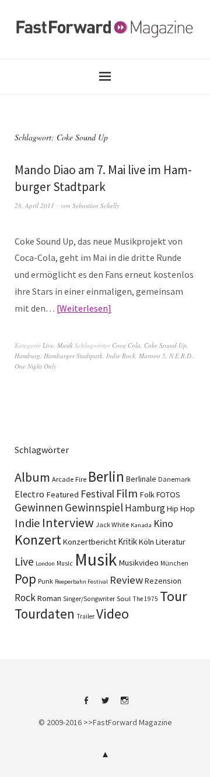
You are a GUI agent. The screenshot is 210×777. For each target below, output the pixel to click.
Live (48, 345)
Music (65, 563)
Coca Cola (126, 345)
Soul (124, 598)
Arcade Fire (69, 478)
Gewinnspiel (94, 507)
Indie (27, 523)
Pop (25, 578)
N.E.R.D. (181, 355)
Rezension (163, 580)
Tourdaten (45, 613)
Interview (68, 522)
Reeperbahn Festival (81, 581)
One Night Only (36, 366)
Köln (146, 541)
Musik (65, 345)
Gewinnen (39, 507)
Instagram (124, 705)
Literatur (171, 541)
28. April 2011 (34, 205)
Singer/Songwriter (89, 599)
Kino (163, 523)
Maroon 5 (152, 355)
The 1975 (145, 599)
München (174, 563)
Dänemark (174, 479)
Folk (147, 494)
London (45, 563)
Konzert (38, 540)
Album (32, 477)
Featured (62, 494)
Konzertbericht (89, 541)
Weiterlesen (84, 308)
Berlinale (141, 479)
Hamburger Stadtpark (73, 355)
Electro (29, 494)
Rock (25, 597)
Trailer (85, 616)
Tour (173, 596)
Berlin (106, 476)
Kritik (127, 541)
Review (126, 580)
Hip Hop (181, 508)
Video (112, 613)
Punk (45, 581)
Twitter (105, 705)
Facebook (85, 705)
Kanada (141, 525)
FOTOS (168, 494)
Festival (97, 494)
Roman (49, 598)
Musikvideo (138, 562)
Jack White (112, 524)
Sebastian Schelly (96, 205)
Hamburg (27, 355)
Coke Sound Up (165, 345)
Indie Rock (120, 355)
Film (127, 493)
